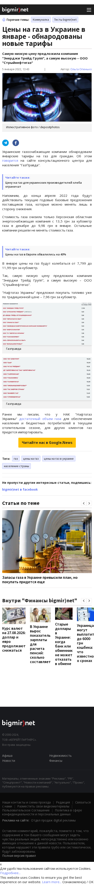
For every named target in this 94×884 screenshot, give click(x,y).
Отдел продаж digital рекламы (53, 820)
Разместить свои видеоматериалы (43, 806)
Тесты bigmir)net (65, 20)
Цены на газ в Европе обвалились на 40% (35, 254)
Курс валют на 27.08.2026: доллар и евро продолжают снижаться (14, 639)
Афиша (7, 755)
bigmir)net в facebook (20, 489)
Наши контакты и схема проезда (26, 802)
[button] (83, 503)
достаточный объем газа (40, 418)
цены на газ (31, 459)
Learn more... (51, 882)
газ (16, 459)
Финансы (55, 760)
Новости (8, 760)
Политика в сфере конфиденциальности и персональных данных (42, 812)
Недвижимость (60, 755)
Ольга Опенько (81, 69)
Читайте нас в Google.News (47, 442)
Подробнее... (10, 873)
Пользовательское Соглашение (26, 810)
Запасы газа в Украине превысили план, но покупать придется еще (40, 579)
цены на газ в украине (59, 459)
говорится (10, 160)
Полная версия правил (19, 856)
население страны (16, 466)
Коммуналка (41, 20)
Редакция (63, 802)
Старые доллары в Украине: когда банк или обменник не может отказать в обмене (64, 644)
